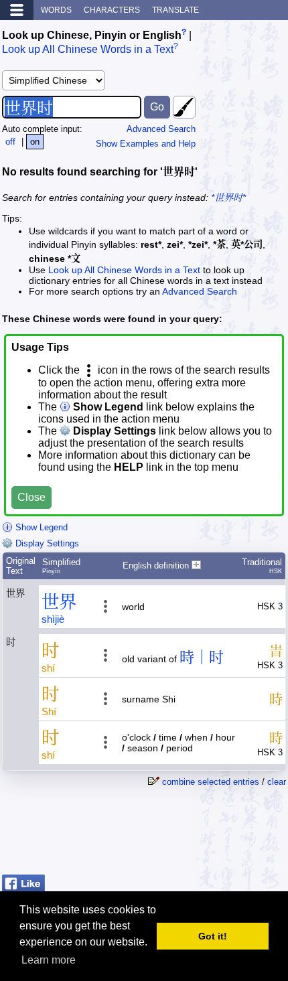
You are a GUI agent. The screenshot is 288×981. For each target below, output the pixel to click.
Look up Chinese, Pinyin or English (92, 35)
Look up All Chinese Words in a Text (87, 50)
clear (276, 782)
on (35, 142)
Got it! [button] (212, 936)
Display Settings (46, 543)
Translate (175, 10)
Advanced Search (161, 129)
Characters (112, 10)
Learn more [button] (48, 960)
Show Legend (40, 527)
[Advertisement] (179, 835)
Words (56, 10)
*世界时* (228, 197)
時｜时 (201, 657)
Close (31, 497)
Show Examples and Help (146, 144)
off (10, 142)
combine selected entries (210, 782)
